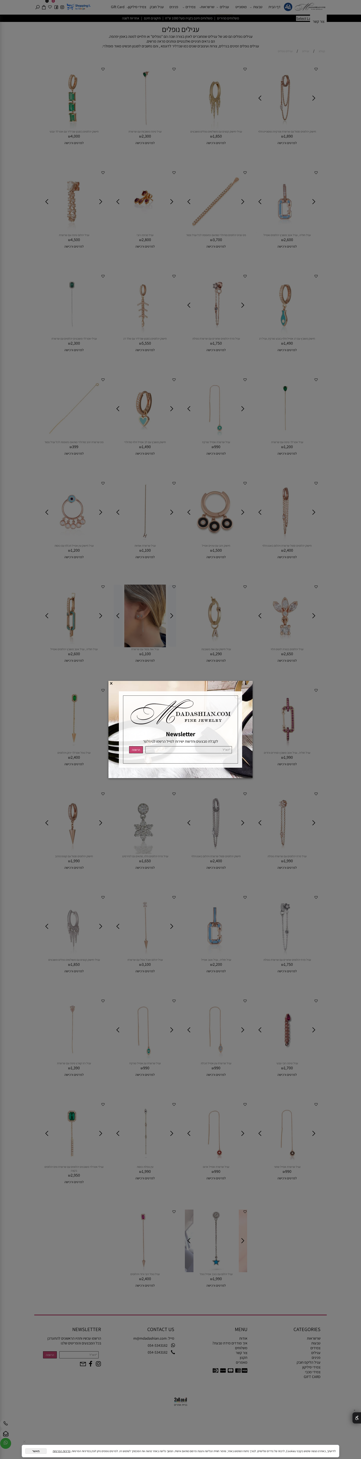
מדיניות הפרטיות (61, 1451)
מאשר (36, 1451)
